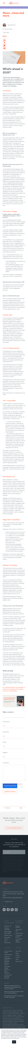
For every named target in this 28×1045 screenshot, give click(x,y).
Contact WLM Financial (14, 828)
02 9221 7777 (9, 901)
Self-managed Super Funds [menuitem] (7, 932)
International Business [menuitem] (19, 936)
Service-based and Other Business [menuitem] (8, 976)
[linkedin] (4, 40)
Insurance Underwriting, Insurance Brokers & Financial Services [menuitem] (7, 960)
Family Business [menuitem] (8, 954)
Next (21, 808)
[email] (4, 48)
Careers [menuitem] (18, 955)
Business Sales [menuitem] (19, 933)
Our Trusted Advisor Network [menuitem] (19, 940)
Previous (7, 808)
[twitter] (4, 45)
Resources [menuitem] (18, 951)
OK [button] (14, 1042)
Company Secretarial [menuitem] (7, 928)
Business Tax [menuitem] (7, 926)
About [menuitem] (17, 953)
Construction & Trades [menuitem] (8, 951)
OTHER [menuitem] (18, 948)
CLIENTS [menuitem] (7, 948)
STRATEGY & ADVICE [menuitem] (19, 922)
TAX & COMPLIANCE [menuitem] (8, 922)
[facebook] (4, 42)
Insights (7, 983)
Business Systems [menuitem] (18, 926)
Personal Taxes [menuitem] (8, 935)
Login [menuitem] (17, 959)
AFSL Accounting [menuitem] (7, 941)
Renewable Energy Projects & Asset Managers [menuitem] (7, 969)
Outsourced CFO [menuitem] (19, 930)
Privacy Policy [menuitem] (19, 961)
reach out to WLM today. (10, 691)
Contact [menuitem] (18, 957)
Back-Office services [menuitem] (7, 938)
